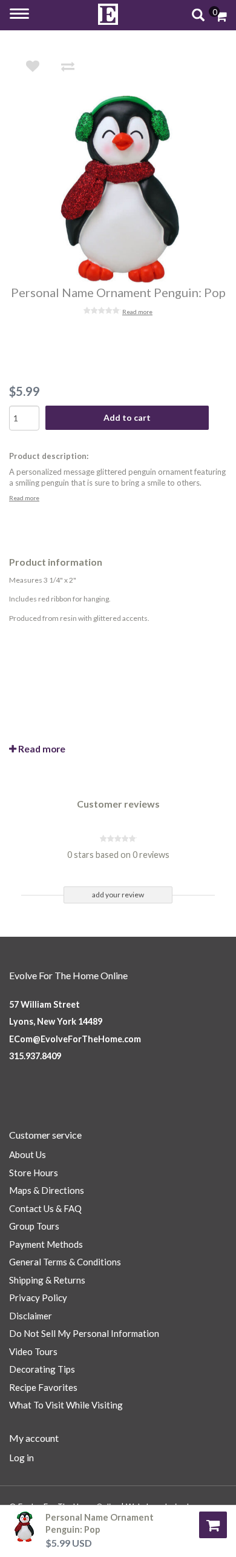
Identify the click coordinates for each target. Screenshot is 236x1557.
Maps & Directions (46, 1190)
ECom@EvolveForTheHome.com (75, 1039)
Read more (137, 311)
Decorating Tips (42, 1369)
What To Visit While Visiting (66, 1404)
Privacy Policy (38, 1297)
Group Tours (34, 1225)
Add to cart (127, 417)
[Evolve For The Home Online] (108, 14)
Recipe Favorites (43, 1387)
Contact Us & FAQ (45, 1208)
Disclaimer (30, 1315)
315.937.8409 (35, 1056)
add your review (118, 894)
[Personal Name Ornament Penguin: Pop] (126, 189)
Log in (21, 1457)
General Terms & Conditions (65, 1261)
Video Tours (33, 1351)
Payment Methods (46, 1244)
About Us (27, 1154)
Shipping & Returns (47, 1279)
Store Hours (33, 1172)
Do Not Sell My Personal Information (84, 1333)
